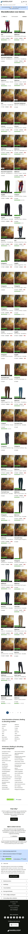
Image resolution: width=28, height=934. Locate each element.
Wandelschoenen (6, 775)
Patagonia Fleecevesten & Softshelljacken (20, 757)
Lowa (3, 731)
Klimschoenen (5, 780)
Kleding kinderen (5, 789)
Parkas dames (5, 753)
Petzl (16, 740)
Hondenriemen (18, 780)
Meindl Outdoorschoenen (19, 769)
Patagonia (4, 724)
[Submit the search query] (26, 5)
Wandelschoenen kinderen (6, 783)
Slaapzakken (4, 767)
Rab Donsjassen (18, 776)
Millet (3, 735)
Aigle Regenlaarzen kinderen (19, 754)
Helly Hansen (5, 739)
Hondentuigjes (18, 778)
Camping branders (6, 769)
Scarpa (16, 728)
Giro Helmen (17, 775)
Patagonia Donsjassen (20, 789)
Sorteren (24, 16)
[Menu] (1, 5)
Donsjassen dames (6, 751)
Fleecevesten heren (6, 760)
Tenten (3, 762)
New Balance (18, 735)
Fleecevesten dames (6, 755)
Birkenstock (17, 739)
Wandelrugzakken (6, 771)
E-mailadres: (14, 836)
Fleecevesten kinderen (20, 751)
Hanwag (16, 737)
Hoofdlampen (5, 766)
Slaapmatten (5, 764)
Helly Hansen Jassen (19, 761)
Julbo (16, 733)
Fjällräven (17, 724)
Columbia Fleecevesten (20, 763)
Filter (5, 16)
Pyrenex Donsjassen (19, 759)
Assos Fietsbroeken (19, 773)
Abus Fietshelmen (19, 787)
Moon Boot (4, 737)
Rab (3, 728)
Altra (3, 733)
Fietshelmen (4, 785)
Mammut (17, 731)
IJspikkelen (4, 773)
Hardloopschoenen (6, 778)
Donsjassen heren (6, 757)
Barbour (4, 740)
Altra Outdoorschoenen (20, 784)
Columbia (17, 726)
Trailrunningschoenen (7, 776)
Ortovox (3, 726)
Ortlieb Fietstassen (19, 782)
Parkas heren (5, 758)
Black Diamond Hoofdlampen (18, 766)
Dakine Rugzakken (19, 771)
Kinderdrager (5, 787)
